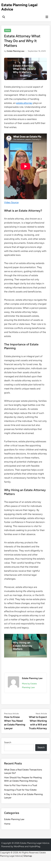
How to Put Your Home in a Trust (20, 785)
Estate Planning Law (15, 51)
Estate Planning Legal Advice (19, 7)
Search (7, 742)
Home (7, 30)
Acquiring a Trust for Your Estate (20, 789)
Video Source (11, 202)
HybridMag (34, 846)
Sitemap (27, 856)
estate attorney (24, 103)
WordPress (19, 846)
